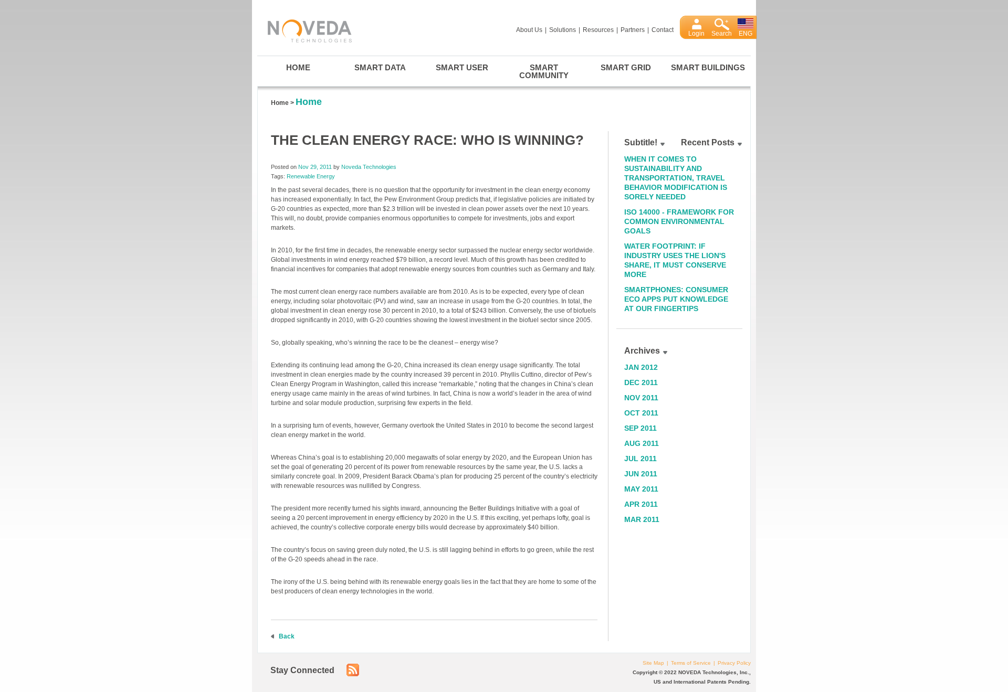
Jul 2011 (640, 458)
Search (721, 33)
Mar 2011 (641, 519)
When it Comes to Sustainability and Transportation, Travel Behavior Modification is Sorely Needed (675, 178)
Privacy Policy (734, 663)
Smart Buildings (708, 67)
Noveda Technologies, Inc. (304, 29)
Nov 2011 (641, 397)
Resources (598, 30)
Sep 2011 (640, 428)
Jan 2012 (641, 367)
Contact (663, 30)
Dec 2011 (641, 382)
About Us (529, 30)
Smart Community (544, 71)
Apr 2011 (641, 504)
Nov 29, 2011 (315, 167)
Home (298, 67)
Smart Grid (626, 67)
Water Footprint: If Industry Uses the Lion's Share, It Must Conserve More (675, 260)
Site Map (653, 663)
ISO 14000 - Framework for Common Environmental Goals (679, 221)
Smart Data (380, 67)
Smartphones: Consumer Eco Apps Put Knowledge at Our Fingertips (676, 299)
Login (696, 33)
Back (287, 636)
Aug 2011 (641, 443)
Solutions (562, 30)
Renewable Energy (311, 176)
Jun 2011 (640, 474)
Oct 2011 (641, 413)
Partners (633, 30)
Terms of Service (691, 663)
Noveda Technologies (368, 167)
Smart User (462, 67)
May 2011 (641, 489)
